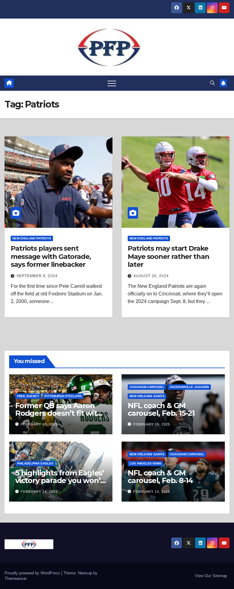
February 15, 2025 (151, 424)
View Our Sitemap (211, 575)
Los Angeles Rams (145, 463)
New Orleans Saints (147, 396)
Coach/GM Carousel (146, 387)
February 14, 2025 (39, 491)
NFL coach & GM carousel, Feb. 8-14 (160, 476)
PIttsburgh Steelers (63, 396)
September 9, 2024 (37, 276)
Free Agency (28, 396)
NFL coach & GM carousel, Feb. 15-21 (161, 409)
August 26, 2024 (151, 276)
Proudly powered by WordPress (33, 573)
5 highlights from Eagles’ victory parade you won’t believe (59, 480)
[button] (212, 83)
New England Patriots (31, 238)
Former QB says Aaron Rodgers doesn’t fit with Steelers (58, 413)
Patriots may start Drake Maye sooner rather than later (168, 256)
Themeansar (15, 578)
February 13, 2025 (151, 491)
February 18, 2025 (39, 424)
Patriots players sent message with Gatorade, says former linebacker (51, 256)
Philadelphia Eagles (35, 463)
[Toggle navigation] (112, 83)
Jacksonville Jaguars (189, 387)
